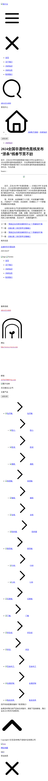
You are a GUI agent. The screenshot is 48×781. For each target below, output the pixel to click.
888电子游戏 (33, 132)
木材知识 (43, 132)
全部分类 (5, 138)
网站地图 (4, 748)
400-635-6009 (6, 103)
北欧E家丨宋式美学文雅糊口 (19, 228)
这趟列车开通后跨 (8, 247)
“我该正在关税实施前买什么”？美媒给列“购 (25, 224)
